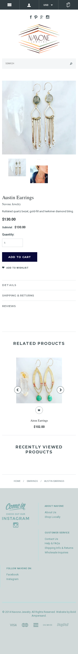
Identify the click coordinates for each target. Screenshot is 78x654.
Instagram (12, 579)
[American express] (35, 624)
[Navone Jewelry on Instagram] (46, 16)
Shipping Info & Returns (59, 547)
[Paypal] (63, 624)
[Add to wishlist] (39, 410)
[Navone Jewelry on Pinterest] (34, 16)
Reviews (9, 306)
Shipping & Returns (18, 295)
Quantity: (8, 234)
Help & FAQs (52, 543)
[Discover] (47, 624)
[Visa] (13, 624)
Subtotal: (7, 227)
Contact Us (51, 538)
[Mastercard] (24, 624)
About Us (50, 512)
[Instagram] (15, 515)
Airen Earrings (39, 420)
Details (9, 285)
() (68, 5)
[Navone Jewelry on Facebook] (30, 16)
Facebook (12, 574)
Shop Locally (52, 516)
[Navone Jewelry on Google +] (40, 16)
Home (17, 481)
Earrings (32, 481)
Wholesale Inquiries (56, 552)
